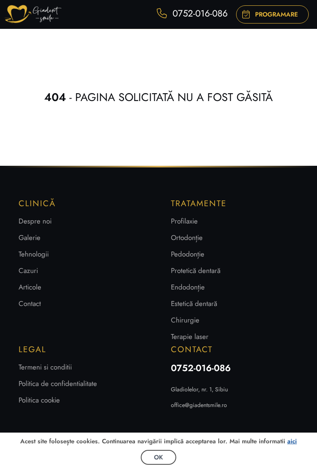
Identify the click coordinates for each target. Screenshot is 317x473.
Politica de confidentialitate (58, 383)
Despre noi (35, 221)
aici (292, 441)
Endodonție (188, 287)
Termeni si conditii (45, 367)
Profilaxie (184, 221)
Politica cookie (39, 400)
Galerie (29, 237)
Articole (30, 287)
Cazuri (28, 270)
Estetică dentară (194, 303)
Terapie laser (189, 336)
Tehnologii (34, 254)
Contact (30, 303)
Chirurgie (185, 320)
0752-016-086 (201, 367)
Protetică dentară (195, 270)
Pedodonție (187, 254)
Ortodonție (187, 237)
